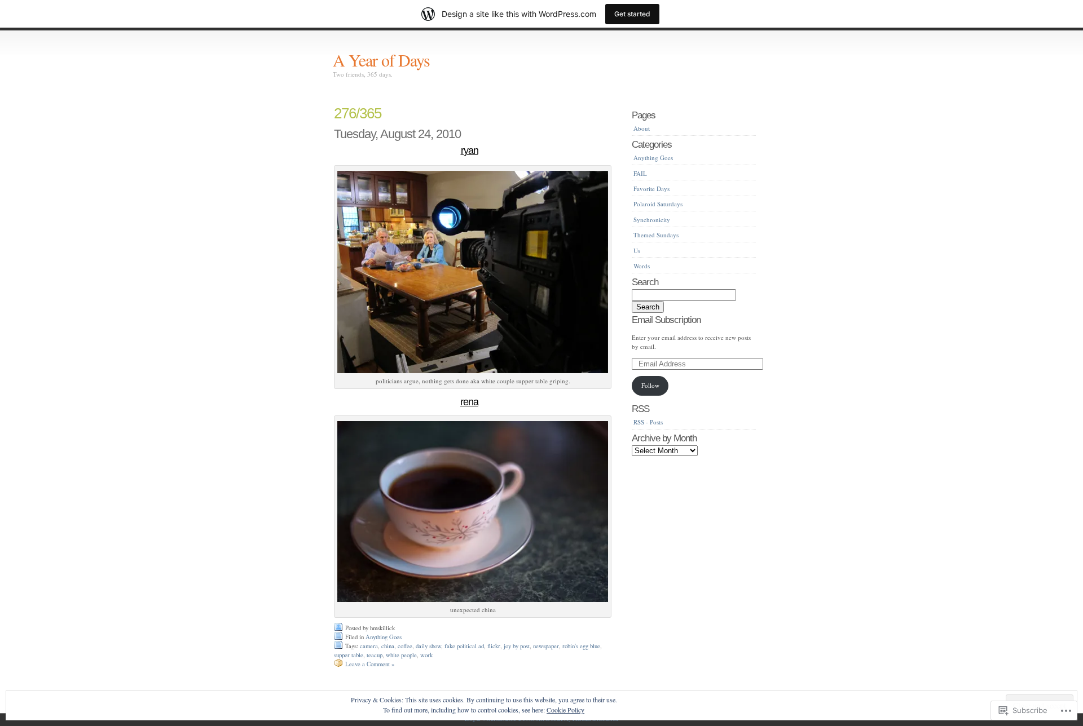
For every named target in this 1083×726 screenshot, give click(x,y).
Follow (650, 385)
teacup (374, 655)
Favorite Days (651, 188)
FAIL (640, 173)
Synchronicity (651, 219)
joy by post (517, 646)
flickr (493, 646)
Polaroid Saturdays (658, 204)
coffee (405, 646)
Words (641, 266)
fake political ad (464, 646)
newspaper (546, 646)
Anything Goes (384, 637)
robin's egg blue (581, 646)
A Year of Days (381, 59)
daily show (428, 646)
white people (401, 655)
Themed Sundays (656, 235)
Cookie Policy (565, 709)
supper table (348, 655)
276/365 (357, 113)
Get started (632, 14)
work (426, 655)
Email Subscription (666, 320)
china (387, 646)
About (641, 128)
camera (369, 646)
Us (636, 250)
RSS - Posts (648, 422)
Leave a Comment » (369, 664)
